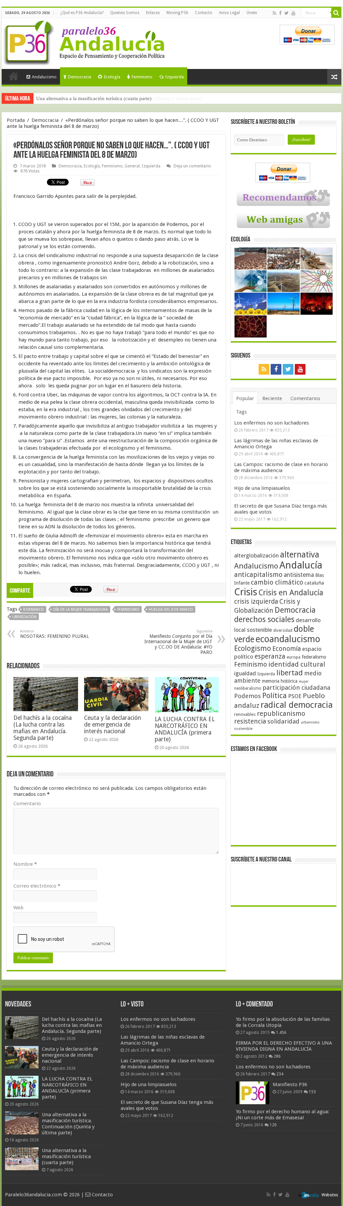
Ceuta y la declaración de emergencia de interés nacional (112, 724)
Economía (286, 649)
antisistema (299, 575)
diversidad (282, 630)
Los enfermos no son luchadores (271, 423)
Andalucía (300, 565)
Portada (13, 76)
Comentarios (305, 398)
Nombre (25, 864)
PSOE (294, 696)
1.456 (281, 1032)
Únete (252, 12)
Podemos (247, 695)
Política (274, 695)
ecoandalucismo (288, 639)
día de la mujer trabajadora (80, 609)
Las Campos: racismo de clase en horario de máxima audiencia (281, 467)
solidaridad (283, 721)
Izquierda (174, 76)
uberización (24, 617)
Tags (241, 412)
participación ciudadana (296, 687)
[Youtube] (293, 13)
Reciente (272, 398)
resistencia (250, 721)
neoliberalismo (247, 688)
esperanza (270, 656)
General (132, 165)
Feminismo (142, 76)
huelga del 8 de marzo (171, 609)
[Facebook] (280, 13)
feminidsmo (128, 609)
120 (273, 1125)
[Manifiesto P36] (252, 1092)
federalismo (314, 657)
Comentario (27, 804)
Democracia (79, 76)
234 (279, 1074)
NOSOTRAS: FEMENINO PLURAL (54, 634)
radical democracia (297, 705)
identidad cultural (296, 664)
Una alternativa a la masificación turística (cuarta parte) (93, 98)
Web (18, 908)
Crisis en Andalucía (291, 592)
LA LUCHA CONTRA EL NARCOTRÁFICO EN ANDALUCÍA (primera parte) (185, 729)
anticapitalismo (258, 575)
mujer (303, 681)
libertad (289, 672)
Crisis (245, 592)
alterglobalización (256, 555)
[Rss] (274, 13)
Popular (245, 398)
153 (312, 1091)
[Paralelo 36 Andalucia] (85, 41)
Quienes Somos (124, 12)
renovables (245, 714)
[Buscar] (336, 13)
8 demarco (33, 609)
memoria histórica (279, 681)
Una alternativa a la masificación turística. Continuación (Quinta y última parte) (68, 1124)
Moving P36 (177, 12)
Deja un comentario (192, 165)
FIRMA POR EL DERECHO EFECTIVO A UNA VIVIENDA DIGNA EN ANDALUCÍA (284, 1046)
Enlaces (153, 12)
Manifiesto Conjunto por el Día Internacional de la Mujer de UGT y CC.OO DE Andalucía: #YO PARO (178, 642)
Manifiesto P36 (290, 1084)
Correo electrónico (36, 886)
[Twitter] (286, 13)
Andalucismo (44, 76)
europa (293, 657)
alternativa (299, 554)
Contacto (203, 12)
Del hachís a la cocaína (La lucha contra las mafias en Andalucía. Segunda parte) (42, 727)
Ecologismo (252, 648)
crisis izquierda (256, 601)
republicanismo (281, 714)
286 (277, 1056)
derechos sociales (264, 619)
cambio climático (277, 582)
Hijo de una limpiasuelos (262, 488)
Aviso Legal (229, 12)
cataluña (314, 583)
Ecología (112, 76)
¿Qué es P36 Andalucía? (82, 12)
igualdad (245, 673)
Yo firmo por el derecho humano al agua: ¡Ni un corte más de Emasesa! (282, 1115)
